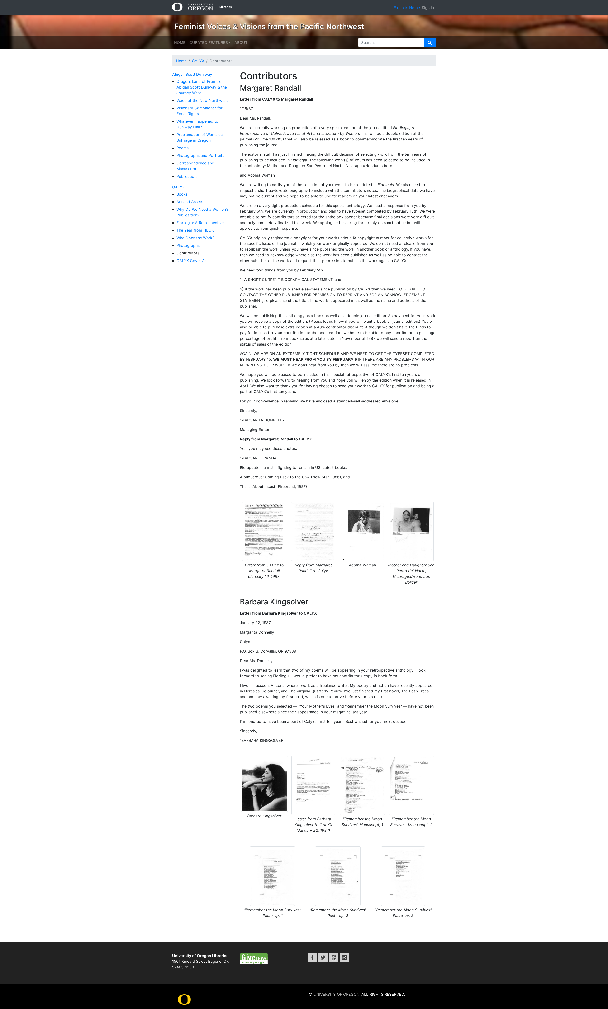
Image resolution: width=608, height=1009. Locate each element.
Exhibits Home (407, 7)
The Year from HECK (195, 230)
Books (182, 194)
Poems (182, 147)
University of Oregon (336, 994)
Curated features (208, 42)
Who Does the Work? (195, 237)
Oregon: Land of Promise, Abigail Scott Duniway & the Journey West (201, 87)
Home (179, 42)
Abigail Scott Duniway (192, 74)
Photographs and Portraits (200, 155)
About (240, 42)
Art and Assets (189, 201)
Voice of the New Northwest (202, 100)
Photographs (188, 245)
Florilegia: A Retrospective (200, 222)
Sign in (428, 7)
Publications (187, 176)
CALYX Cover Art (192, 260)
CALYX (178, 187)
